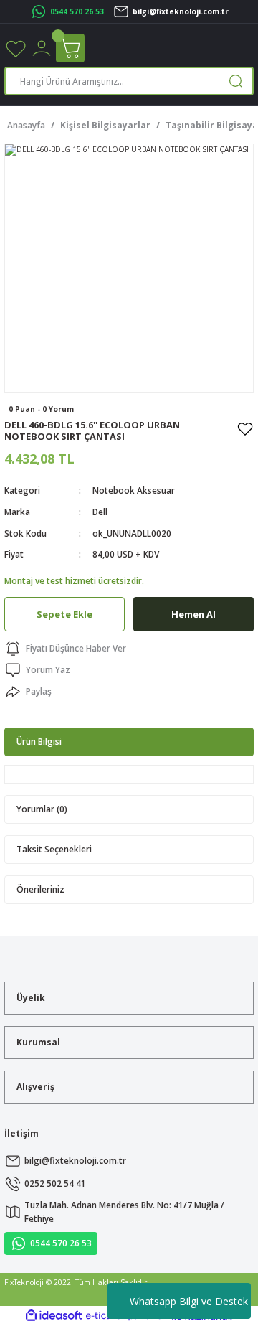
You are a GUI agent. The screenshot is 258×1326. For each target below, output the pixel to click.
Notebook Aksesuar (133, 490)
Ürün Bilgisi (39, 741)
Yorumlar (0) (41, 808)
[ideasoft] (53, 1315)
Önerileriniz (40, 889)
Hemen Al (193, 614)
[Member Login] (41, 47)
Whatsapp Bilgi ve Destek (189, 1301)
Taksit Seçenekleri (54, 849)
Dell (100, 511)
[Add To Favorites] (245, 428)
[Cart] (70, 48)
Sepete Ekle (64, 614)
